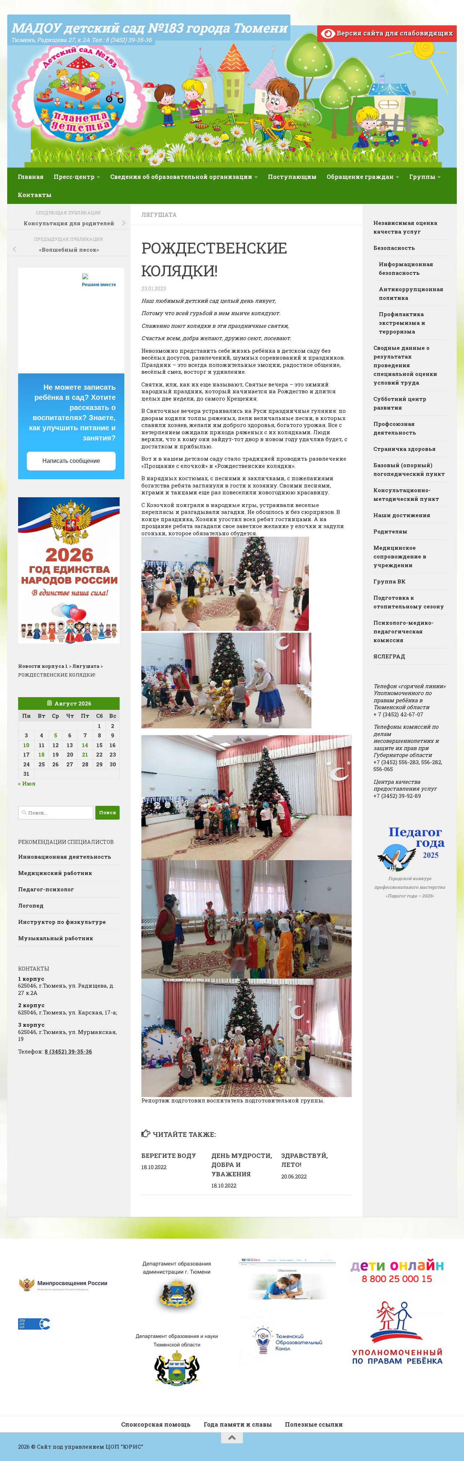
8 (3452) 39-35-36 (68, 1051)
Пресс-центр (74, 176)
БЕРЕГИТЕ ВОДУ (168, 1155)
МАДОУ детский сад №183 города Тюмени (149, 27)
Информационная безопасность (406, 268)
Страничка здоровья (404, 448)
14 (85, 745)
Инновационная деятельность (64, 856)
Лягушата (159, 214)
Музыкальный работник (55, 938)
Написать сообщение (71, 461)
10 (26, 745)
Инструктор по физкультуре (62, 921)
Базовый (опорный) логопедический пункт (409, 469)
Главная (31, 176)
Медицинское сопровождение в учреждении (399, 556)
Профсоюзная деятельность (394, 428)
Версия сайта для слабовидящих (394, 33)
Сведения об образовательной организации (181, 176)
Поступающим (292, 176)
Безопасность (394, 247)
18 (41, 754)
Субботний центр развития (399, 403)
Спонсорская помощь (156, 1424)
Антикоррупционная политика (411, 293)
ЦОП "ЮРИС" (124, 1446)
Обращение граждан (360, 176)
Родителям (390, 531)
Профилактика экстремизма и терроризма (402, 322)
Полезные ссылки (314, 1424)
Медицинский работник (55, 872)
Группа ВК (389, 581)
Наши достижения (401, 515)
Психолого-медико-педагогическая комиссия (403, 631)
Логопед (31, 905)
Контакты (34, 194)
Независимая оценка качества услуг (405, 227)
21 (85, 754)
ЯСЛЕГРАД (389, 656)
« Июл (27, 783)
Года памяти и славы (238, 1424)
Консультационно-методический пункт (406, 494)
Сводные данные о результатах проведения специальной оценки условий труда (405, 365)
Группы (422, 176)
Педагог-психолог (46, 889)
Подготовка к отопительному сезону (408, 602)
